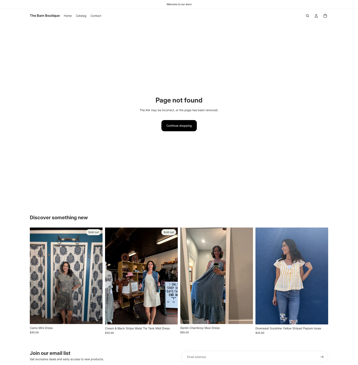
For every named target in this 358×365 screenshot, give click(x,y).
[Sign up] (322, 357)
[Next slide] (247, 275)
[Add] (246, 317)
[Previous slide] (186, 275)
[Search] (307, 15)
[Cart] (325, 15)
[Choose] (321, 318)
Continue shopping (179, 125)
